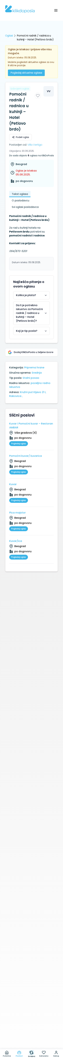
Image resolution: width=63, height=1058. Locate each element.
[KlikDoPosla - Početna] (20, 9)
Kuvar (13, 484)
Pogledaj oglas (18, 443)
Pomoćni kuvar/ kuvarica (25, 456)
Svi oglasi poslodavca (25, 207)
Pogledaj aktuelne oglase (26, 73)
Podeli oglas (22, 137)
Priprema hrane (34, 367)
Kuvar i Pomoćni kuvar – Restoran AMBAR (31, 425)
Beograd (21, 164)
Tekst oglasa (20, 194)
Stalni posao (31, 378)
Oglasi (9, 35)
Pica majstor (17, 512)
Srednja (37, 373)
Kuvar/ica (15, 541)
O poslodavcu (20, 200)
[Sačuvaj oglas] (38, 96)
